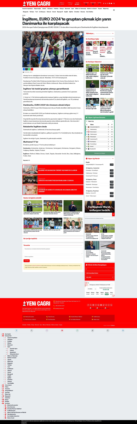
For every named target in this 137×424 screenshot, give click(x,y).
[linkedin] (123, 330)
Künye (6, 399)
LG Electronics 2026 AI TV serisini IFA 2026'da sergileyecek (92, 237)
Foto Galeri (8, 385)
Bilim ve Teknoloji (80, 8)
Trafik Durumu (97, 316)
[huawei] (107, 308)
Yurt (36, 11)
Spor (72, 8)
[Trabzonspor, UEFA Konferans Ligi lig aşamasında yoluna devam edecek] (33, 223)
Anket (44, 8)
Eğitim (71, 11)
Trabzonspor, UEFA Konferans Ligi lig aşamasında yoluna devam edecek (33, 231)
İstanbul (76, 11)
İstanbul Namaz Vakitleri (76, 316)
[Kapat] (136, 421)
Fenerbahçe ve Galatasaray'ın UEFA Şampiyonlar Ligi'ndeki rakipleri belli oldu (72, 214)
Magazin (25, 11)
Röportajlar (37, 8)
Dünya (62, 8)
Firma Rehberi (9, 390)
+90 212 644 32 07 (59, 305)
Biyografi (60, 11)
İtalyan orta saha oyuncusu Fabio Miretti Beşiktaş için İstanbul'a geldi (72, 231)
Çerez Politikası (106, 421)
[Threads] (106, 305)
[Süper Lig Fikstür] (112, 158)
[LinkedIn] (98, 305)
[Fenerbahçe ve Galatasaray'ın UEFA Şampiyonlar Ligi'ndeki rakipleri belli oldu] (73, 205)
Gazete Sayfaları (27, 8)
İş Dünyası (42, 11)
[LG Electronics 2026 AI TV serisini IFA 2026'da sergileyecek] (92, 228)
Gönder (27, 260)
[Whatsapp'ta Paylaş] (29, 69)
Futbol (12, 350)
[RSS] (111, 305)
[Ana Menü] (114, 10)
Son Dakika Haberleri (75, 319)
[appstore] (93, 308)
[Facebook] (88, 305)
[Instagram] (96, 305)
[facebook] (16, 330)
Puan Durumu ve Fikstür (30, 319)
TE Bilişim (113, 325)
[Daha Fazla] (32, 69)
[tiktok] (92, 330)
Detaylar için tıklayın (99, 153)
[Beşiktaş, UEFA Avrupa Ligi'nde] (53, 223)
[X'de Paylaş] (26, 69)
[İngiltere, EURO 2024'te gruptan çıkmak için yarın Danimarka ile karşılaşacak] (52, 49)
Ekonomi (67, 8)
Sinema (82, 11)
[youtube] (62, 330)
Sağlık (66, 11)
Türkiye (32, 11)
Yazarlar (7, 388)
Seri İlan (7, 392)
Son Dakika (89, 11)
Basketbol (13, 352)
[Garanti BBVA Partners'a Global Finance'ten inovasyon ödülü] (92, 245)
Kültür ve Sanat (92, 8)
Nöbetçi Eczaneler (29, 316)
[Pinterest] (93, 305)
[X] (91, 305)
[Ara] (114, 4)
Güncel (49, 11)
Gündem (50, 8)
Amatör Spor (13, 348)
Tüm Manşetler (51, 319)
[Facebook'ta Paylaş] (24, 69)
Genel (54, 11)
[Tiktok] (103, 305)
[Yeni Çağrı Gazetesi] (36, 3)
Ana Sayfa (8, 334)
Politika (56, 8)
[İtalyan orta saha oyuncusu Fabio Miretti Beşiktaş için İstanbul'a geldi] (73, 223)
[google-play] (100, 308)
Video (6, 387)
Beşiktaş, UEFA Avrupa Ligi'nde (52, 229)
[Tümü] (112, 33)
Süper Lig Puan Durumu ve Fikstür (16, 412)
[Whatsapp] (109, 305)
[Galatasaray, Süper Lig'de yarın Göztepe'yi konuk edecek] (53, 205)
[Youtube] (101, 305)
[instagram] (47, 330)
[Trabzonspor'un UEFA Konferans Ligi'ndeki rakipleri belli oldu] (33, 205)
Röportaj (105, 8)
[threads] (108, 330)
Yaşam (100, 8)
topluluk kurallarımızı (36, 265)
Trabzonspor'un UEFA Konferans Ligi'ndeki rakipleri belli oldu (107, 237)
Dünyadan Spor (14, 354)
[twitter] (31, 330)
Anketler (7, 397)
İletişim (7, 401)
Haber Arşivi (96, 319)
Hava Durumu (51, 316)
